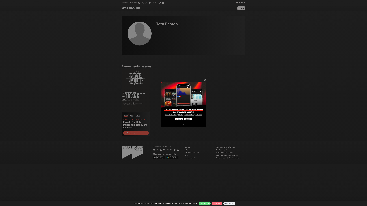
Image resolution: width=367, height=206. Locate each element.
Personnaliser (229, 203)
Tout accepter (205, 203)
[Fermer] (205, 79)
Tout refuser (217, 203)
